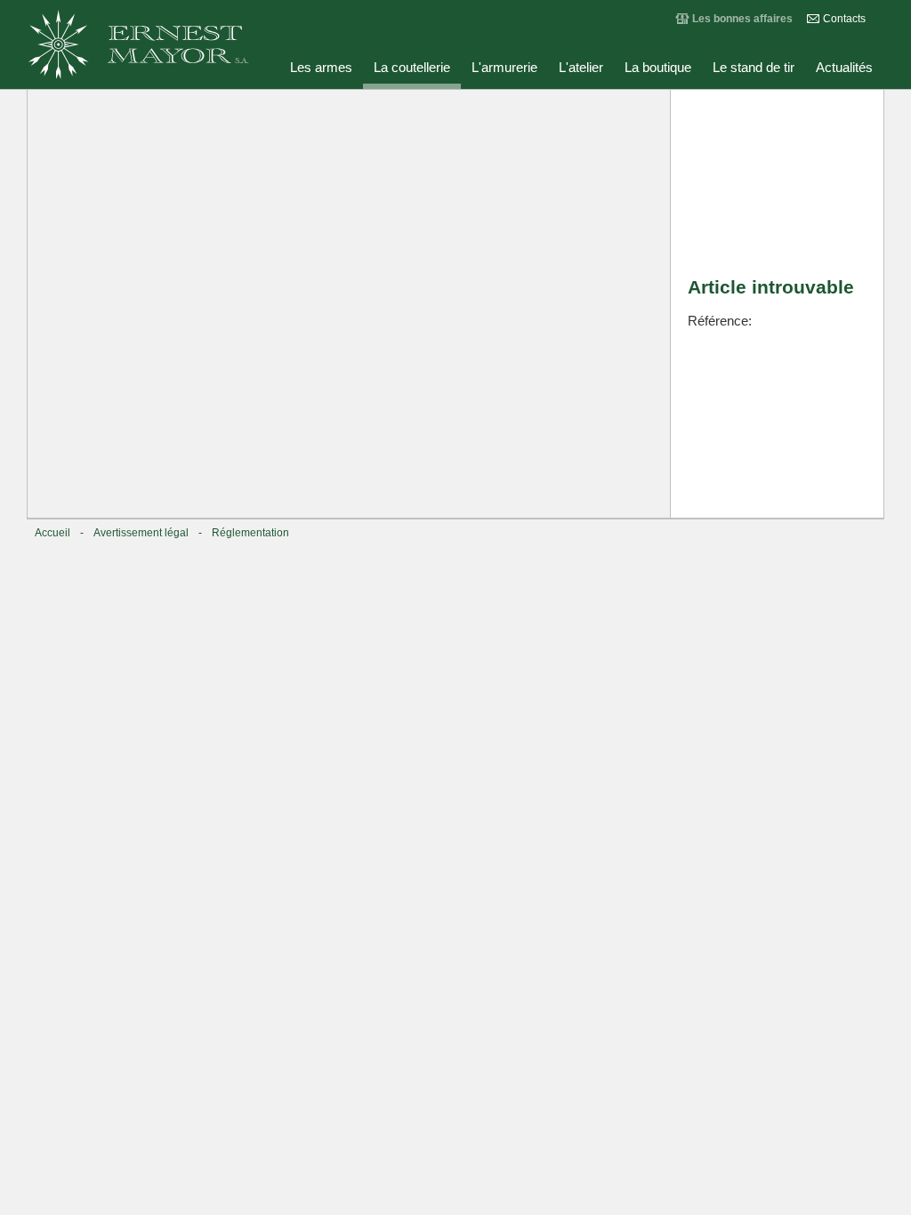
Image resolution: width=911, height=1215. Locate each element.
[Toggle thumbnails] (514, 111)
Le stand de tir (753, 67)
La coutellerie (412, 67)
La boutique (658, 67)
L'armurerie (504, 67)
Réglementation (250, 533)
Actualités (844, 67)
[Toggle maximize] (647, 111)
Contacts (844, 18)
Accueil (52, 533)
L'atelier (581, 67)
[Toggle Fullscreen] (558, 111)
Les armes (321, 67)
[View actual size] (469, 111)
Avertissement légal (141, 533)
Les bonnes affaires (742, 18)
